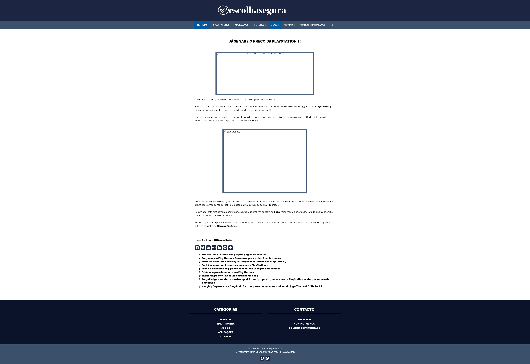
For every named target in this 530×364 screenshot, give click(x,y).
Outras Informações (312, 25)
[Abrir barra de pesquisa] (332, 25)
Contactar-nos (304, 323)
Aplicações (241, 25)
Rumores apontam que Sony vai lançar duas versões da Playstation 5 (244, 261)
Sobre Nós (304, 319)
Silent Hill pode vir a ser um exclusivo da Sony (230, 275)
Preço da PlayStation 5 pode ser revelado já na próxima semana (241, 268)
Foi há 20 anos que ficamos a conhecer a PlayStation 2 (235, 265)
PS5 (220, 201)
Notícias (202, 25)
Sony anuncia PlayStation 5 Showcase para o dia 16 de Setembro (241, 258)
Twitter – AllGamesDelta (217, 240)
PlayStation (322, 106)
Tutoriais (260, 25)
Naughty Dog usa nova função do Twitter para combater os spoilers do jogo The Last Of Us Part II (262, 286)
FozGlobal (288, 352)
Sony (277, 212)
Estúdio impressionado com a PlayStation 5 (228, 272)
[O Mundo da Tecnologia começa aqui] (265, 10)
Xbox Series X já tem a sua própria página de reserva (234, 254)
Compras (289, 25)
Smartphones (221, 25)
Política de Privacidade (304, 328)
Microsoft (223, 226)
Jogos (275, 25)
